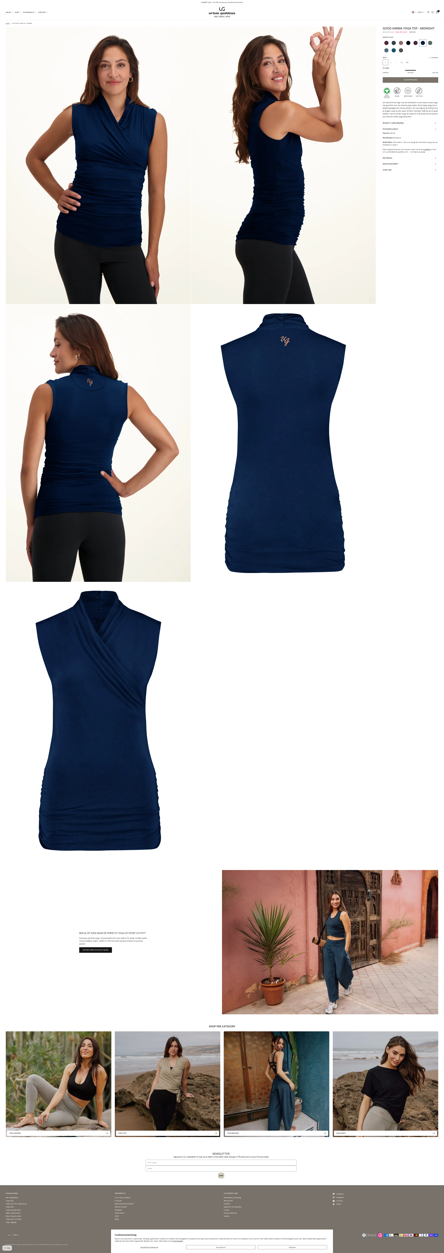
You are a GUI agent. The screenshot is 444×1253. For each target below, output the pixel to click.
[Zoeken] (432, 12)
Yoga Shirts (341, 1133)
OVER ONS (42, 12)
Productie (118, 1201)
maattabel (426, 149)
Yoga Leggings (15, 1133)
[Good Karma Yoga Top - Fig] (386, 43)
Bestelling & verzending (232, 1198)
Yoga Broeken (233, 1133)
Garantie (227, 1204)
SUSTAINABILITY (28, 12)
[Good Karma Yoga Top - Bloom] (415, 43)
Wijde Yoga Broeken (13, 1213)
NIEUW (8, 12)
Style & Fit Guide (121, 1207)
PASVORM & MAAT (390, 129)
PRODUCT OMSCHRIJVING (393, 123)
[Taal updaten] (414, 12)
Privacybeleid (177, 1241)
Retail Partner (120, 1213)
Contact (226, 1210)
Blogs (117, 1219)
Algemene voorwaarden (233, 1207)
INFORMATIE (120, 1193)
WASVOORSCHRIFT (390, 164)
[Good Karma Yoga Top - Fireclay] (401, 43)
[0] (436, 12)
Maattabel (118, 1210)
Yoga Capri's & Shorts (14, 1219)
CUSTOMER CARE (231, 1193)
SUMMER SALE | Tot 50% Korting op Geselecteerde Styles (222, 2)
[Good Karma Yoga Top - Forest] (430, 43)
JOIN (221, 1175)
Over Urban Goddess (122, 1198)
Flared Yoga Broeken (13, 1216)
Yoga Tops (122, 1133)
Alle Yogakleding (12, 1198)
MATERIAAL (388, 158)
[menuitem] (10, 12)
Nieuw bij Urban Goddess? (124, 1204)
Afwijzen (292, 1247)
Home (8, 23)
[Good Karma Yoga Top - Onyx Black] (408, 43)
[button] (95, 950)
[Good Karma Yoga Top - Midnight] (423, 43)
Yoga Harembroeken (13, 1210)
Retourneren (228, 1201)
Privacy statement (230, 1213)
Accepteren (221, 1247)
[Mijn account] (428, 12)
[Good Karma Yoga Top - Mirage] (386, 50)
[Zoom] (186, 31)
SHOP (17, 12)
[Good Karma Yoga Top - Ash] (401, 50)
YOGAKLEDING (12, 1193)
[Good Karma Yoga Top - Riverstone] (393, 50)
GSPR (117, 1216)
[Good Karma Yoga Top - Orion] (393, 43)
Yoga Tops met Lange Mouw (16, 1204)
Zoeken (226, 1216)
